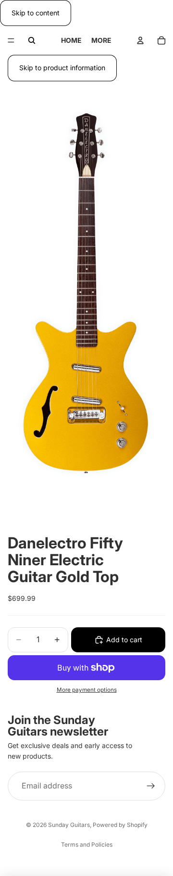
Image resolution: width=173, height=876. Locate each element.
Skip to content (36, 13)
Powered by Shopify (120, 824)
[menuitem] (101, 40)
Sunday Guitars (69, 824)
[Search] (31, 40)
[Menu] (11, 41)
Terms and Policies (86, 844)
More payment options (87, 689)
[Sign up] (151, 786)
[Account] (140, 40)
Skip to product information (62, 67)
